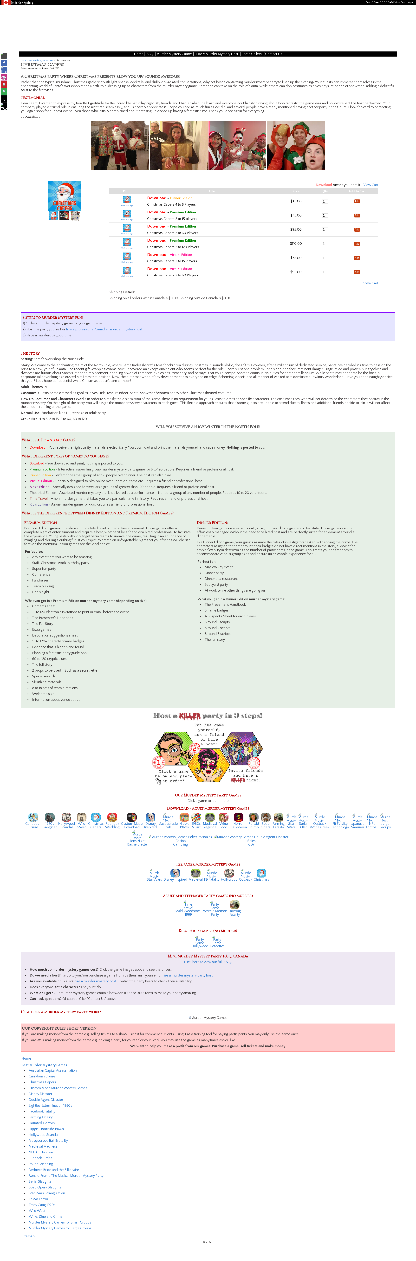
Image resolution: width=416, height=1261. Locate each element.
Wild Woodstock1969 (188, 913)
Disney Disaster (40, 1094)
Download (132, 827)
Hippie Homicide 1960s (46, 1129)
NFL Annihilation (41, 1152)
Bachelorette (137, 844)
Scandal (66, 827)
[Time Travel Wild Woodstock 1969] (188, 904)
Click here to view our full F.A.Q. (208, 962)
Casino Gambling (180, 843)
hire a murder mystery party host (187, 975)
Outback (319, 824)
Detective (217, 946)
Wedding (112, 827)
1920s (49, 824)
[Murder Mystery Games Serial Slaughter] (303, 817)
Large (385, 824)
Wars (291, 827)
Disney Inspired (175, 880)
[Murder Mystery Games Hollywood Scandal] (66, 817)
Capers (95, 827)
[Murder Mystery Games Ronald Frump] (253, 817)
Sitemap (28, 1236)
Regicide (209, 827)
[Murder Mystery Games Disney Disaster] (150, 817)
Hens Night (137, 841)
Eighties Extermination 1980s (50, 1106)
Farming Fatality (41, 1117)
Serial (303, 824)
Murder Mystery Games (174, 54)
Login (410, 2)
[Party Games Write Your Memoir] (215, 904)
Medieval (210, 824)
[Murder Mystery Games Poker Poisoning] (180, 837)
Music (196, 827)
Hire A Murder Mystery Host (217, 54)
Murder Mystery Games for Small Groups (60, 1222)
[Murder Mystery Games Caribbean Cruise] (33, 817)
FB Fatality (340, 824)
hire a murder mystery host (95, 981)
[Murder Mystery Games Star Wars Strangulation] (291, 817)
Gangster (50, 827)
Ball (168, 827)
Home (138, 54)
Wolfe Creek (320, 827)
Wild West (37, 1211)
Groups (385, 827)
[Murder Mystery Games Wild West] (81, 817)
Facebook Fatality (42, 1111)
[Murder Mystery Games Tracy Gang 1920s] (50, 817)
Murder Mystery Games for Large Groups (60, 1228)
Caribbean (33, 824)
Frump (254, 827)
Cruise (33, 827)
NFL (372, 824)
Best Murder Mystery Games (41, 60)
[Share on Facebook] (4, 73)
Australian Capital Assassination (53, 1071)
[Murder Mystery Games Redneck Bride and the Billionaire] (112, 817)
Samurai (357, 827)
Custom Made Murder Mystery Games (58, 1088)
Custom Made (132, 824)
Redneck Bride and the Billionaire (54, 1170)
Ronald (253, 824)
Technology (340, 827)
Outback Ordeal (41, 1158)
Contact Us (273, 54)
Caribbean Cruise (42, 1076)
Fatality (278, 827)
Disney (150, 824)
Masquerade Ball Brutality (48, 1141)
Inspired (150, 827)
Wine (223, 824)
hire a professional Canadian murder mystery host (104, 329)
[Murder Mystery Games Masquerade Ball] (168, 817)
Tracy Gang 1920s (42, 1205)
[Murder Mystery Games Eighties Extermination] (196, 817)
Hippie (184, 824)
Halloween (238, 827)
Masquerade (168, 824)
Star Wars (154, 880)
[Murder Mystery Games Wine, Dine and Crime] (223, 817)
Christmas (96, 824)
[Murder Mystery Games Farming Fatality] (278, 817)
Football (372, 827)
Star (291, 824)
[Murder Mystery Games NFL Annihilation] (372, 817)
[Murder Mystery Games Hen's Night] (137, 834)
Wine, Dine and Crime (46, 1217)
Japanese (357, 824)
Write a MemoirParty (215, 913)
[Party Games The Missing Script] (200, 940)
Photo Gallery (251, 54)
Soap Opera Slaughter (46, 1187)
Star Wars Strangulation (47, 1193)
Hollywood (66, 824)
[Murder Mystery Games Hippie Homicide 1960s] (184, 817)
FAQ (150, 54)
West (81, 827)
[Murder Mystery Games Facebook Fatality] (340, 817)
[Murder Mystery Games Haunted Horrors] (238, 817)
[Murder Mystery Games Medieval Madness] (210, 817)
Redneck (112, 824)
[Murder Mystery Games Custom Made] (132, 817)
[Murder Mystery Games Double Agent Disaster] (251, 837)
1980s (196, 824)
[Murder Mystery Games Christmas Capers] (96, 817)
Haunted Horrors (42, 1123)
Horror (238, 824)
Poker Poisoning (41, 1164)
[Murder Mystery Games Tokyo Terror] (357, 817)
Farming (278, 824)
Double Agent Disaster (46, 1100)
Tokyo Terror (38, 1199)
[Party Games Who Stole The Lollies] (217, 940)
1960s (184, 827)
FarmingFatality (234, 913)
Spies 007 (251, 843)
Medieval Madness (43, 1146)
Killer (303, 827)
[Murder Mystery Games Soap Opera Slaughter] (265, 817)
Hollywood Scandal (43, 1135)
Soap (266, 824)
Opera (266, 827)
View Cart (400, 2)
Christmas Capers (42, 1082)
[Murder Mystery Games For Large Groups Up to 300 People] (385, 817)
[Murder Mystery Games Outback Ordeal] (319, 817)
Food (223, 827)
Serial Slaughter (41, 1182)
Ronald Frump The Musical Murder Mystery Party (66, 1176)
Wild (81, 824)
